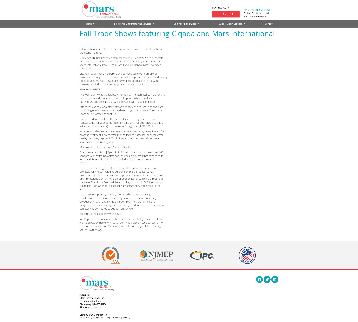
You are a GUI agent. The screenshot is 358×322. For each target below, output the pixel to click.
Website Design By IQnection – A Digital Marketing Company (105, 317)
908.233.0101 (94, 307)
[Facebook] (259, 279)
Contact (269, 23)
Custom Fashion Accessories (258, 13)
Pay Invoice (220, 7)
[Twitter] (267, 279)
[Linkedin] (274, 279)
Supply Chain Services (230, 23)
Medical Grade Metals (254, 16)
